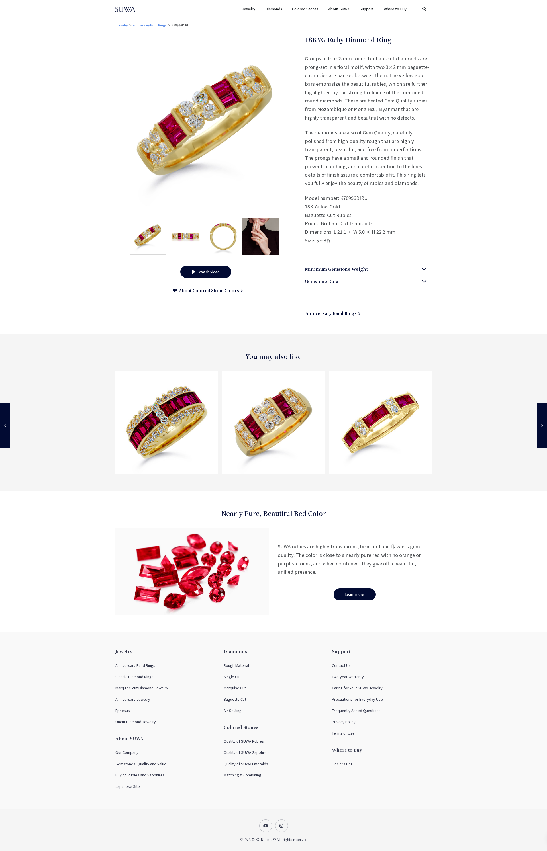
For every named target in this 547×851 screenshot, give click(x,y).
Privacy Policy (344, 721)
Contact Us (341, 665)
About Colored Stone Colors (208, 290)
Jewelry (122, 25)
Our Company (126, 752)
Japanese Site (127, 786)
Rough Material (236, 665)
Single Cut (232, 676)
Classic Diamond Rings (134, 676)
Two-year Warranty (348, 676)
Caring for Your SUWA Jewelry (357, 687)
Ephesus (122, 710)
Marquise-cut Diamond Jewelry (141, 687)
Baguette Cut (235, 699)
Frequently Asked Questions (356, 710)
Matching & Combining (242, 775)
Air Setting (233, 710)
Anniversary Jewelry (132, 699)
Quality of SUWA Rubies (244, 741)
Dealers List (342, 763)
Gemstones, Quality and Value (140, 763)
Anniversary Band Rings (149, 25)
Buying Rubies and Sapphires (140, 775)
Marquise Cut (235, 687)
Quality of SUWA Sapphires (247, 752)
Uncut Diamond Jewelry (135, 721)
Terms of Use (343, 733)
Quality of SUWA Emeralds (246, 763)
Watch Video (207, 271)
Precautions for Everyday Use (357, 699)
